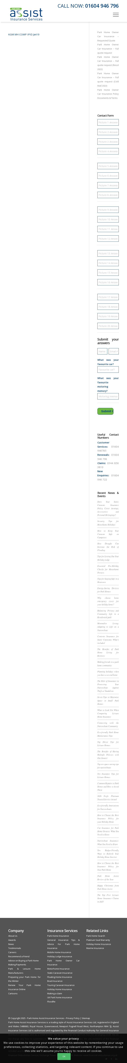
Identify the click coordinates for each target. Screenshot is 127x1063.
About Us (12, 935)
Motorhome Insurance (58, 968)
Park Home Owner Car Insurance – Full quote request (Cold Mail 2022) (108, 79)
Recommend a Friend (18, 956)
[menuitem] (114, 14)
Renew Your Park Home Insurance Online (24, 987)
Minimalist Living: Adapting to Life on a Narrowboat (108, 626)
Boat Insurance (55, 980)
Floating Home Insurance (59, 977)
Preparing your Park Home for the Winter (24, 979)
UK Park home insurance (59, 997)
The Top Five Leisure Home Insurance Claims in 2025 (108, 898)
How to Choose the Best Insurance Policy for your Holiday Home (108, 818)
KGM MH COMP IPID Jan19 (23, 34)
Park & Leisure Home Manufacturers (24, 970)
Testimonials (14, 948)
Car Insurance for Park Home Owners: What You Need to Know (108, 831)
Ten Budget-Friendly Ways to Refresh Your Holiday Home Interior (108, 853)
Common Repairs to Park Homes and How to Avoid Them (108, 786)
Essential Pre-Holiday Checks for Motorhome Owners (108, 569)
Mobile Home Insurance (59, 952)
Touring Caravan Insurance (61, 985)
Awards (12, 939)
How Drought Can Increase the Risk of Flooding (108, 547)
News (11, 944)
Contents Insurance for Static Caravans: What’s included (108, 639)
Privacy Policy (73, 1018)
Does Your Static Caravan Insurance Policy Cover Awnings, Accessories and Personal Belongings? (108, 508)
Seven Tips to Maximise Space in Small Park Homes (108, 700)
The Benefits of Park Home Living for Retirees (108, 652)
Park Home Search (95, 935)
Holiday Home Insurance (59, 989)
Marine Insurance (95, 948)
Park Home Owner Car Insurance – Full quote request (108, 48)
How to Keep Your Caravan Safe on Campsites (108, 534)
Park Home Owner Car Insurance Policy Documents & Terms (108, 94)
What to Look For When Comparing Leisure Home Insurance (108, 713)
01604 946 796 (102, 5)
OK (64, 1056)
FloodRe (51, 1001)
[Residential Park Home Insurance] (26, 14)
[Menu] (114, 14)
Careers (12, 952)
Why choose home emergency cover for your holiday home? (108, 601)
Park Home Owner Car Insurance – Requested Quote (108, 36)
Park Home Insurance (58, 935)
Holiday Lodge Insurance (59, 956)
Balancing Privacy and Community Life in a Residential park (108, 614)
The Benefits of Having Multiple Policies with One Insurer (108, 754)
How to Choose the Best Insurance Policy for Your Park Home (108, 866)
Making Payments (17, 964)
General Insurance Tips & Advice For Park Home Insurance (63, 944)
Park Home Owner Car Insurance (63, 962)
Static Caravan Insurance (59, 972)
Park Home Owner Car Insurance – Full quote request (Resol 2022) (108, 63)
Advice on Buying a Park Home (23, 960)
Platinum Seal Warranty (98, 939)
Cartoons (13, 993)
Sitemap (86, 1018)
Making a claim (54, 993)
